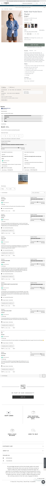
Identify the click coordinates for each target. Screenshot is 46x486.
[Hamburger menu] (2, 3)
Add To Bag (34, 45)
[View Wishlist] (42, 3)
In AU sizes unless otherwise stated (30, 31)
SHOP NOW (6, 9)
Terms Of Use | (27, 481)
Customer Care (8, 446)
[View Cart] (44, 3)
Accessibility (32, 481)
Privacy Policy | (20, 481)
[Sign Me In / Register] (40, 3)
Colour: (26, 22)
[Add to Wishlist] (43, 44)
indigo (30, 22)
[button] (25, 26)
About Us (6, 450)
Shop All (10, 9)
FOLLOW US (6, 455)
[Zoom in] (21, 41)
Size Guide (41, 30)
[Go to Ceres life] (6, 4)
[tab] (25, 29)
